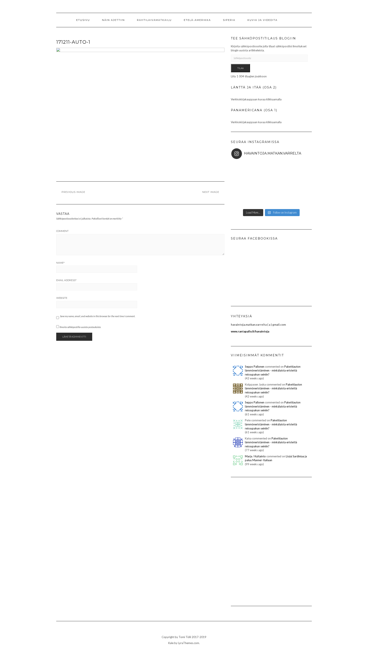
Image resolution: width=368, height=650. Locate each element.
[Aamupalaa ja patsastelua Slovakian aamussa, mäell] (244, 200)
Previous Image (73, 192)
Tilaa (240, 68)
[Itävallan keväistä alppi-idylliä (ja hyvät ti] (298, 184)
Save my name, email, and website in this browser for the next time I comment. (97, 316)
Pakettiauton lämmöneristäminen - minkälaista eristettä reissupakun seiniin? (272, 370)
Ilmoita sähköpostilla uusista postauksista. (80, 327)
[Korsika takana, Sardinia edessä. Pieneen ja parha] (271, 169)
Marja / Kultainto (255, 456)
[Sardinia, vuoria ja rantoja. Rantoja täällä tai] (244, 169)
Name (60, 262)
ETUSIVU (83, 20)
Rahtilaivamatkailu (154, 20)
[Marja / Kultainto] (238, 460)
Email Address (66, 280)
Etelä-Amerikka (197, 20)
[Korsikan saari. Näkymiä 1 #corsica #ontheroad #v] (244, 184)
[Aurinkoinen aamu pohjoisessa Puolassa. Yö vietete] (271, 200)
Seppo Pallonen (254, 366)
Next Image (210, 192)
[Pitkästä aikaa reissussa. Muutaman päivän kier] (298, 200)
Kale (171, 643)
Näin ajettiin (113, 20)
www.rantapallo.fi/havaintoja (250, 331)
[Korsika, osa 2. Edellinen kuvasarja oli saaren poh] (298, 169)
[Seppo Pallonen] (238, 370)
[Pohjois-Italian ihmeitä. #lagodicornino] (271, 184)
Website (61, 297)
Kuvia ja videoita (262, 20)
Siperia (229, 20)
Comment (62, 231)
